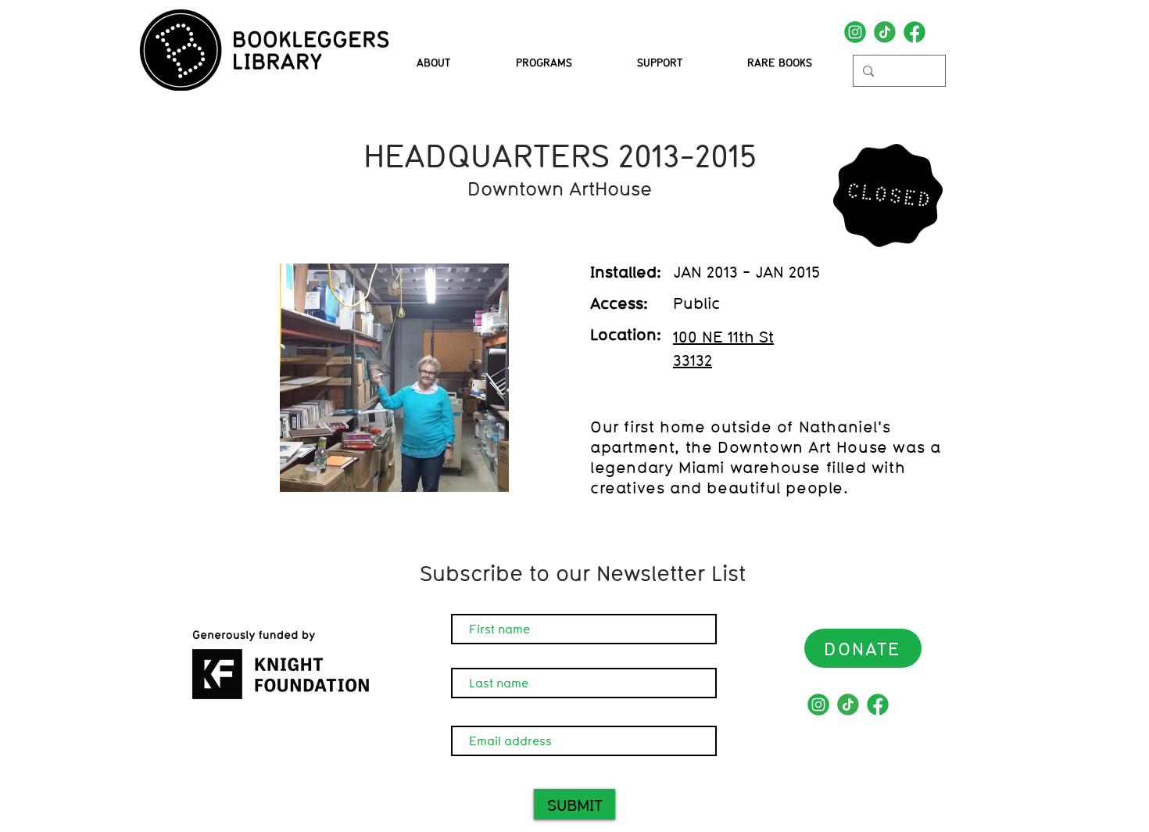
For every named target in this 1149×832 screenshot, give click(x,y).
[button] (543, 62)
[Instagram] (855, 32)
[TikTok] (885, 32)
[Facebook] (914, 32)
